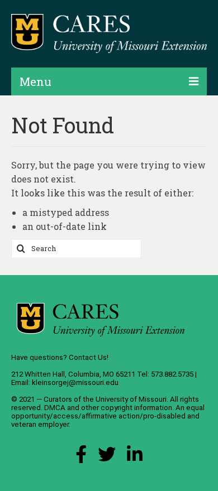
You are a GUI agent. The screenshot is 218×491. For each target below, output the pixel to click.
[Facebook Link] (81, 457)
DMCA (54, 407)
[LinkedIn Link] (135, 457)
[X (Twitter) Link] (107, 457)
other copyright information (126, 407)
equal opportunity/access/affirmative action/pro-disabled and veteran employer (108, 416)
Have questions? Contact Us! (59, 357)
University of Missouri (131, 399)
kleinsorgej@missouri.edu (75, 382)
